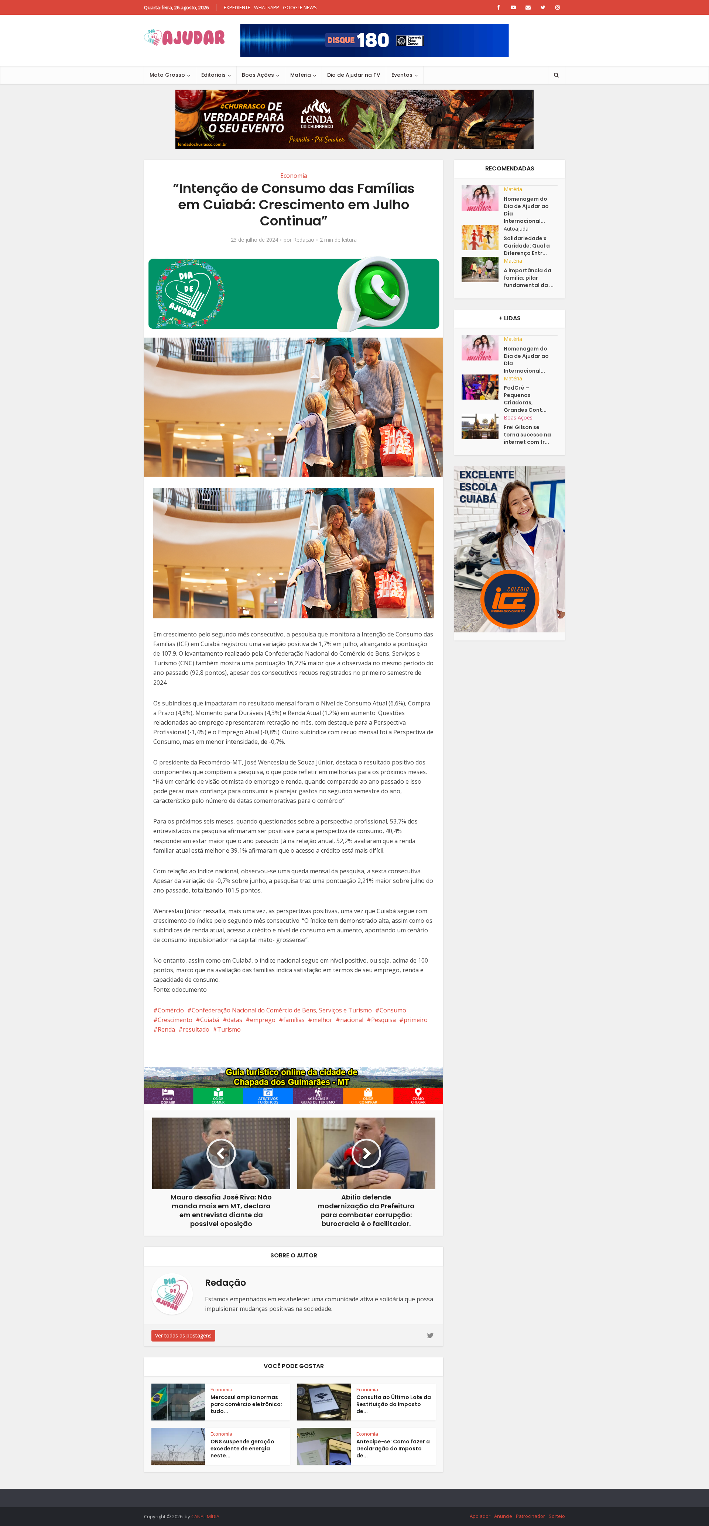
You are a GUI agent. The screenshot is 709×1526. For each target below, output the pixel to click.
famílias (294, 1020)
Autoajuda (516, 228)
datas (234, 1020)
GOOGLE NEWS (300, 7)
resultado (196, 1029)
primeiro (416, 1020)
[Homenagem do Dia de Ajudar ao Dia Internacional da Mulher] (483, 198)
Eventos (401, 75)
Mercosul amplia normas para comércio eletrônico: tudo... (246, 1404)
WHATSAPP (266, 7)
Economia (293, 176)
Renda (166, 1029)
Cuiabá (209, 1020)
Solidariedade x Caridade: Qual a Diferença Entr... (527, 246)
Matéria (300, 75)
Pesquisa (383, 1020)
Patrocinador (530, 1516)
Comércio (171, 1010)
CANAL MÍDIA (205, 1516)
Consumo (393, 1010)
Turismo (229, 1029)
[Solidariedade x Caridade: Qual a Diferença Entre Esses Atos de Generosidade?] (483, 237)
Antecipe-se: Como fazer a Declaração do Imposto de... (393, 1448)
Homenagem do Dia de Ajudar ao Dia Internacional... (526, 210)
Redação (303, 240)
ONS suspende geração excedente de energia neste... (242, 1448)
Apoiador (480, 1516)
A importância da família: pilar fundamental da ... (529, 278)
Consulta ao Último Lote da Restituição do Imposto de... (393, 1404)
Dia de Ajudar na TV (353, 75)
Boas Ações (258, 75)
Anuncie (503, 1516)
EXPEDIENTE (237, 7)
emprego (262, 1020)
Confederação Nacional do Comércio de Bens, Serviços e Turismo (282, 1010)
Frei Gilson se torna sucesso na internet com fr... (527, 435)
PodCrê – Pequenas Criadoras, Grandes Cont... (525, 399)
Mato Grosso (167, 75)
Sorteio (557, 1516)
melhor (322, 1020)
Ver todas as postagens (183, 1335)
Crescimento (175, 1020)
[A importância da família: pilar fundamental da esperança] (483, 269)
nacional (351, 1020)
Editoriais (213, 75)
